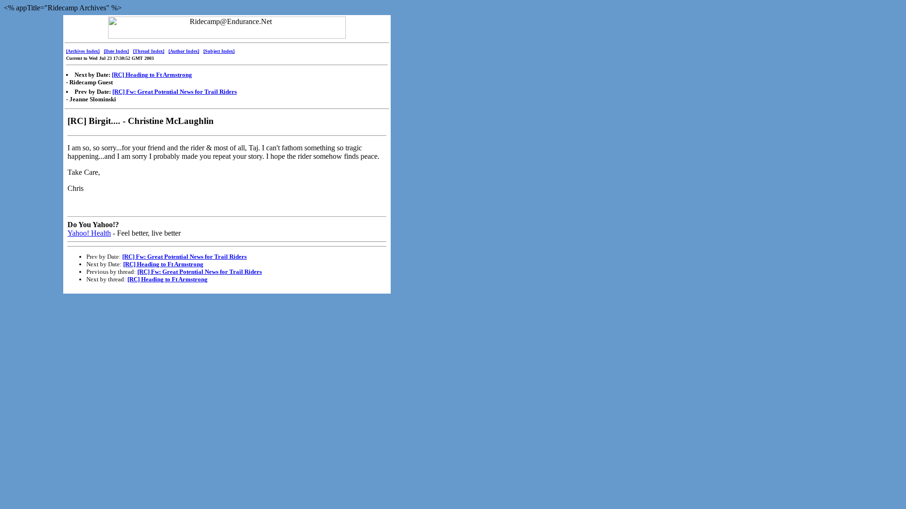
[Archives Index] (83, 51)
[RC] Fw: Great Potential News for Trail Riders (174, 91)
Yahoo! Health (89, 233)
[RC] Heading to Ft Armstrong (152, 74)
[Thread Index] (148, 51)
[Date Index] (116, 51)
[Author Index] (183, 51)
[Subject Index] (219, 51)
